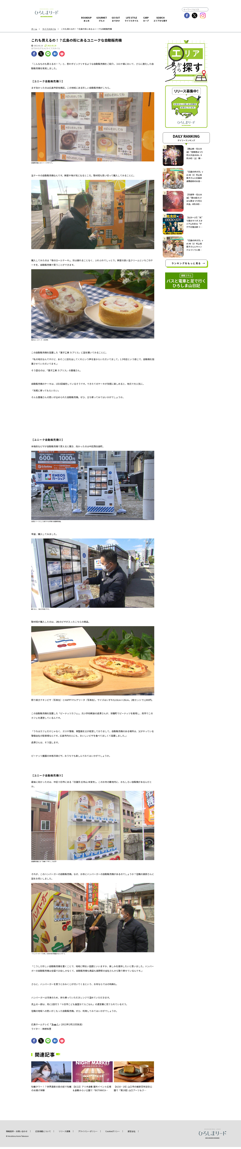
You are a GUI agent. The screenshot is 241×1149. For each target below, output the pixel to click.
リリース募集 (64, 1131)
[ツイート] (41, 54)
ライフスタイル (49, 29)
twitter (194, 15)
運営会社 (131, 1131)
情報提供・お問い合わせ (16, 1131)
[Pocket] (62, 54)
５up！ (55, 1024)
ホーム (34, 29)
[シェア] (34, 54)
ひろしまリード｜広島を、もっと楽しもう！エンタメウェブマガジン (47, 13)
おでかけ (35, 48)
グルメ (43, 48)
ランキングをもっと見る (186, 263)
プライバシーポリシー (88, 1131)
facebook (187, 15)
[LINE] (48, 54)
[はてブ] (55, 54)
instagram (203, 15)
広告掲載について (43, 1131)
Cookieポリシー (112, 1131)
